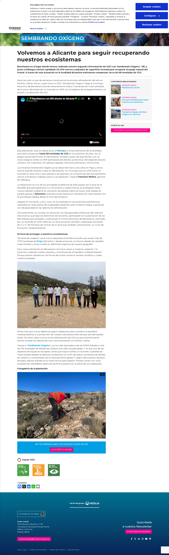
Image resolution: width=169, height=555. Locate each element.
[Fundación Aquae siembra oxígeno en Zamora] (116, 113)
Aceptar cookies (152, 6)
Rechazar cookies (151, 24)
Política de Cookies (96, 22)
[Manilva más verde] (116, 89)
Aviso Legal (21, 550)
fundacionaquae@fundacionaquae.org (34, 539)
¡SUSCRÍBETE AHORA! (61, 449)
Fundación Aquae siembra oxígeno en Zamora (134, 113)
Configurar (150, 15)
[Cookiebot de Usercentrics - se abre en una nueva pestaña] (15, 28)
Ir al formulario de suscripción (138, 531)
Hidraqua (61, 150)
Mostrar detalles (36, 28)
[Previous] (24, 405)
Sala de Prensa (73, 550)
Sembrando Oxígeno (39, 345)
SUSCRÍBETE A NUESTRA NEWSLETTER (130, 130)
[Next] (101, 405)
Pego (40, 241)
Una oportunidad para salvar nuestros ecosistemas (135, 101)
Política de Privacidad (37, 550)
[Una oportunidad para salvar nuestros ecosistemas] (116, 101)
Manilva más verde (131, 88)
